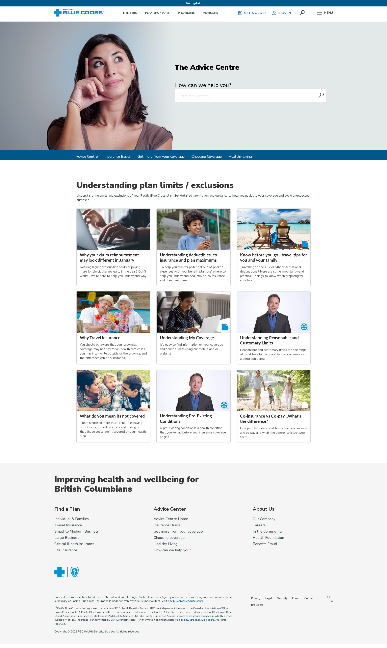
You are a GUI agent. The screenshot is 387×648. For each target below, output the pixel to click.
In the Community (268, 531)
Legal (268, 598)
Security (282, 598)
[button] (302, 12)
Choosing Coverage (206, 156)
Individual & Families (71, 518)
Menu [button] (328, 12)
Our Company (264, 518)
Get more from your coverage (161, 156)
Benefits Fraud (265, 543)
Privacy (255, 598)
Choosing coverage (169, 537)
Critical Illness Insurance (74, 543)
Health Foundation (268, 537)
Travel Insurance (68, 525)
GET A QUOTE (255, 13)
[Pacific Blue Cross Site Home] (80, 13)
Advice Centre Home (171, 518)
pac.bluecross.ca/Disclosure (186, 601)
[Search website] (321, 95)
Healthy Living (240, 156)
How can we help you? (203, 85)
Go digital (193, 3)
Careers (259, 525)
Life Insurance (65, 550)
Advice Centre (87, 156)
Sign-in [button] (284, 13)
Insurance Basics (118, 156)
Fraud (296, 598)
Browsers (257, 605)
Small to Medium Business (76, 531)
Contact (309, 598)
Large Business (66, 537)
